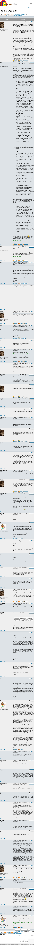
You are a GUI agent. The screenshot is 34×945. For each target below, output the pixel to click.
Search (31, 8)
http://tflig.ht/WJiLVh (17, 240)
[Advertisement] (23, 298)
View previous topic (21, 17)
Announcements (18, 15)
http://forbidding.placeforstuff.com (20, 333)
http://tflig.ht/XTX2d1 (17, 256)
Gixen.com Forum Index (20, 14)
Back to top (2, 60)
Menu (31, 2)
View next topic (30, 17)
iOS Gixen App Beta (8, 11)
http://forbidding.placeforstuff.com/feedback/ (22, 353)
